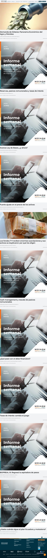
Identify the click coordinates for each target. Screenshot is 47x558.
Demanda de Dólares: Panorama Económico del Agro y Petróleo (21, 33)
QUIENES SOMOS (31, 1)
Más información (45, 38)
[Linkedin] (41, 540)
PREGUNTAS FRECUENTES (30, 542)
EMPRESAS (9, 1)
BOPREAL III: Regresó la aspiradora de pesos (19, 472)
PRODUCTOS (25, 1)
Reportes (7, 95)
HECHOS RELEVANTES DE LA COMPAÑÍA (30, 540)
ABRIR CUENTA (44, 1)
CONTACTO (36, 1)
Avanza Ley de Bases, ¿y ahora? (14, 148)
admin (2, 38)
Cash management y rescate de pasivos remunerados (17, 301)
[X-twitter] (40, 540)
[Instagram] (42, 540)
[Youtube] (44, 540)
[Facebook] (38, 540)
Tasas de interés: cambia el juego (14, 416)
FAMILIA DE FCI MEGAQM (17, 539)
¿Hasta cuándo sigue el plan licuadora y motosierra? (23, 529)
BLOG (21, 1)
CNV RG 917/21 (28, 547)
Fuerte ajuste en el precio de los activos (17, 205)
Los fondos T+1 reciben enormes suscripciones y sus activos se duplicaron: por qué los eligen (23, 242)
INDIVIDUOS (18, 1)
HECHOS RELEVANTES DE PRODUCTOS (17, 545)
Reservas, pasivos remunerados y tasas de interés (21, 91)
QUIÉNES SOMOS (16, 541)
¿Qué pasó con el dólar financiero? (15, 359)
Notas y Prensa (8, 38)
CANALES (12, 1)
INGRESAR (40, 1)
